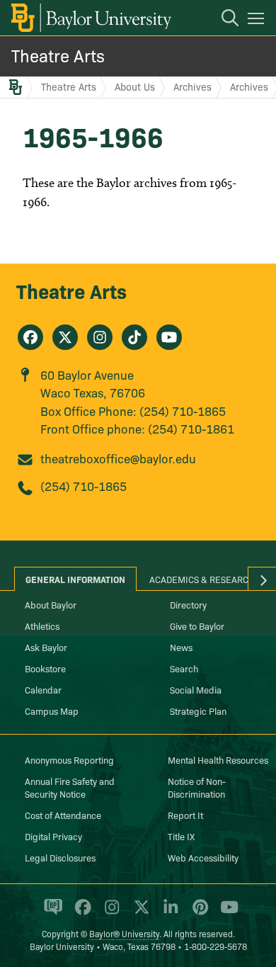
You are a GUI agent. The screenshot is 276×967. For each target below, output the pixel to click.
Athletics (42, 625)
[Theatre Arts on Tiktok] (134, 337)
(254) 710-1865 (83, 485)
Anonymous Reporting (69, 759)
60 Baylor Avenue (87, 374)
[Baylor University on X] (139, 913)
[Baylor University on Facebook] (80, 913)
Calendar (43, 689)
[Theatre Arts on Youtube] (169, 337)
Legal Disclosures (60, 857)
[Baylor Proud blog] (50, 913)
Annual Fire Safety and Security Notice (70, 787)
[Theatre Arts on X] (65, 337)
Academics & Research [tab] (202, 578)
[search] (223, 20)
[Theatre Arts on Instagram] (100, 337)
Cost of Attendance (63, 814)
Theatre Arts (58, 55)
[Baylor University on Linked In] (168, 913)
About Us (135, 86)
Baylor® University (124, 933)
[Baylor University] (90, 17)
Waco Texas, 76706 (92, 392)
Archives (192, 86)
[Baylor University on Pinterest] (197, 913)
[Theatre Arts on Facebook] (30, 337)
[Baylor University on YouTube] (225, 913)
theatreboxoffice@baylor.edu (118, 458)
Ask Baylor (46, 646)
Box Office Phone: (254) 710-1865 (133, 410)
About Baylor (50, 604)
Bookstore (45, 668)
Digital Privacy (53, 836)
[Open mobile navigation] (258, 20)
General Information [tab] (75, 578)
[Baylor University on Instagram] (109, 913)
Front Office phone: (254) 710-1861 (137, 428)
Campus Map (52, 710)
